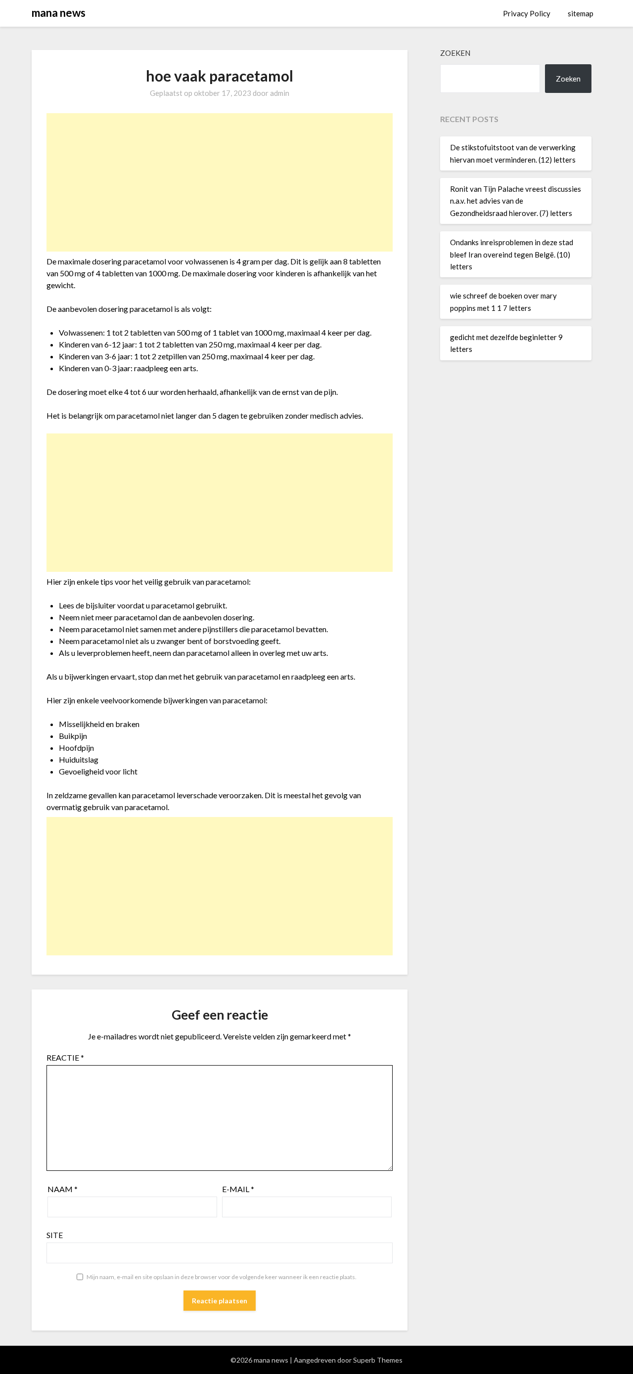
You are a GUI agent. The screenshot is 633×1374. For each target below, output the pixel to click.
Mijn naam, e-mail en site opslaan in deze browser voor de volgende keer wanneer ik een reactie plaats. (222, 1277)
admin (279, 92)
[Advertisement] (219, 182)
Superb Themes (378, 1360)
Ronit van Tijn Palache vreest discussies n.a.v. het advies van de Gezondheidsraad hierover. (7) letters (515, 200)
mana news (59, 12)
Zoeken (455, 52)
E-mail (238, 1189)
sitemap (580, 13)
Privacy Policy (526, 13)
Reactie (65, 1057)
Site (54, 1235)
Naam (62, 1189)
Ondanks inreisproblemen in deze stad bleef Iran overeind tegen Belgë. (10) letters (511, 254)
